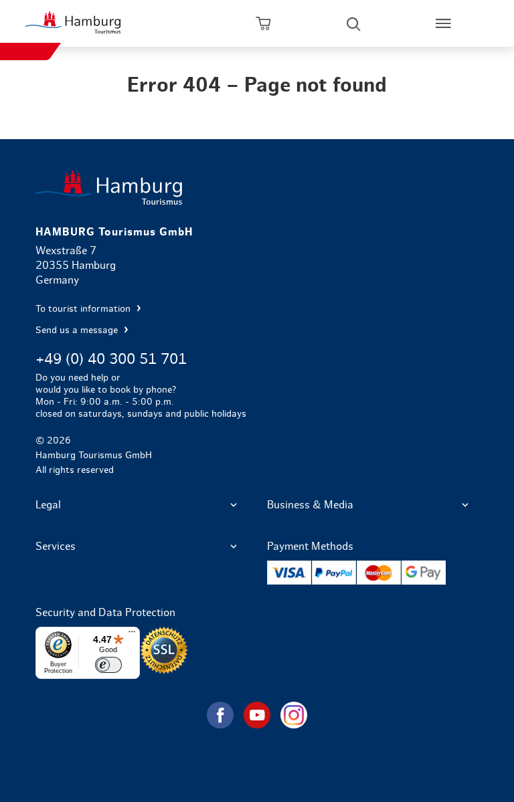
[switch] (108, 665)
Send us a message (77, 330)
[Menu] (132, 635)
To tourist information (84, 309)
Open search (353, 23)
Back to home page (256, 188)
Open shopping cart (264, 23)
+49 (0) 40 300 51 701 (111, 359)
